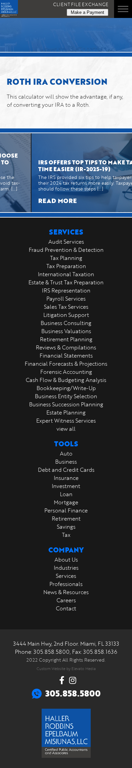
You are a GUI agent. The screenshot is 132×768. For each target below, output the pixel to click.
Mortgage (66, 502)
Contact (66, 608)
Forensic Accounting (66, 372)
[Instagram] (72, 680)
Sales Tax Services (66, 306)
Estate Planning (66, 412)
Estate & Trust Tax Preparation (66, 282)
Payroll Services (66, 298)
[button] (123, 9)
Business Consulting (66, 323)
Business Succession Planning (66, 404)
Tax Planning (66, 258)
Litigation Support (66, 315)
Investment (66, 486)
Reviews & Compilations (66, 347)
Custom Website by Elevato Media (66, 668)
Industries (66, 567)
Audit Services (66, 241)
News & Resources (66, 592)
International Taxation (66, 274)
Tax (66, 535)
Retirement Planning (66, 339)
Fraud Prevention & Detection (66, 250)
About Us (66, 559)
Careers (66, 600)
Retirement (66, 518)
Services (66, 576)
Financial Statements (66, 355)
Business (66, 461)
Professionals (66, 584)
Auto (66, 453)
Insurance (66, 478)
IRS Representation (66, 290)
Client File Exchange (80, 4)
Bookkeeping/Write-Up (66, 388)
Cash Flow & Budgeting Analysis (66, 380)
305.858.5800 (52, 651)
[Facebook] (61, 680)
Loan (66, 494)
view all (66, 428)
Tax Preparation (66, 266)
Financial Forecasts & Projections (66, 363)
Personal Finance (66, 510)
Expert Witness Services (66, 420)
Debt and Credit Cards (66, 469)
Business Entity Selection (66, 396)
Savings (66, 526)
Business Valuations (66, 331)
